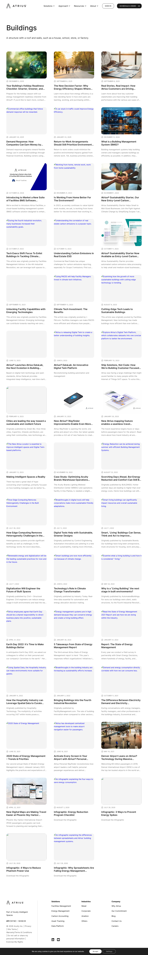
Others (84, 921)
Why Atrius (116, 906)
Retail (84, 906)
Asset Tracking (57, 921)
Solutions (48, 6)
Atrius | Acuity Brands (16, 6)
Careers (115, 926)
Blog (114, 916)
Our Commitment (119, 911)
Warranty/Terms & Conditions (19, 932)
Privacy (28, 926)
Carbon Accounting (59, 916)
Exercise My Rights (14, 942)
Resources (79, 6)
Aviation (85, 916)
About (93, 6)
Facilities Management (61, 906)
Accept (95, 951)
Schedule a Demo (128, 6)
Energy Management (60, 911)
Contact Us (117, 921)
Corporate (86, 911)
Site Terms (12, 929)
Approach (63, 6)
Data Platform (57, 926)
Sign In (108, 6)
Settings (109, 951)
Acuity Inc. (18, 926)
